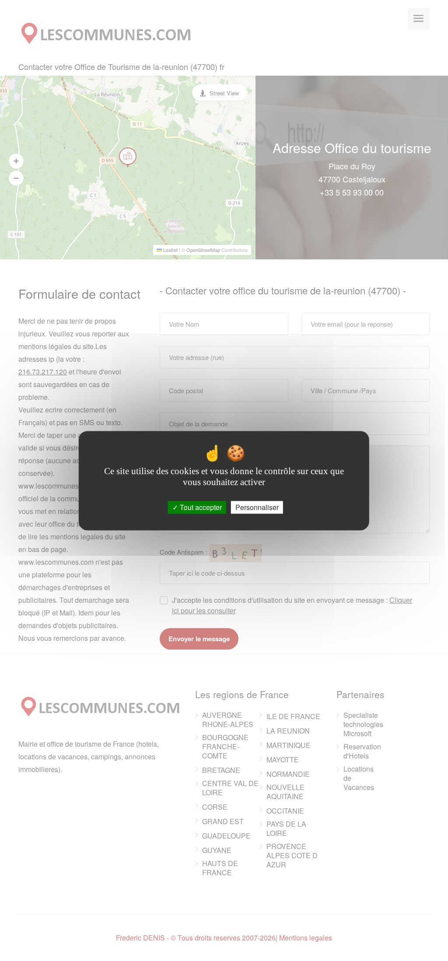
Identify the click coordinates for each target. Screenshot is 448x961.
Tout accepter (200, 507)
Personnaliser (257, 507)
